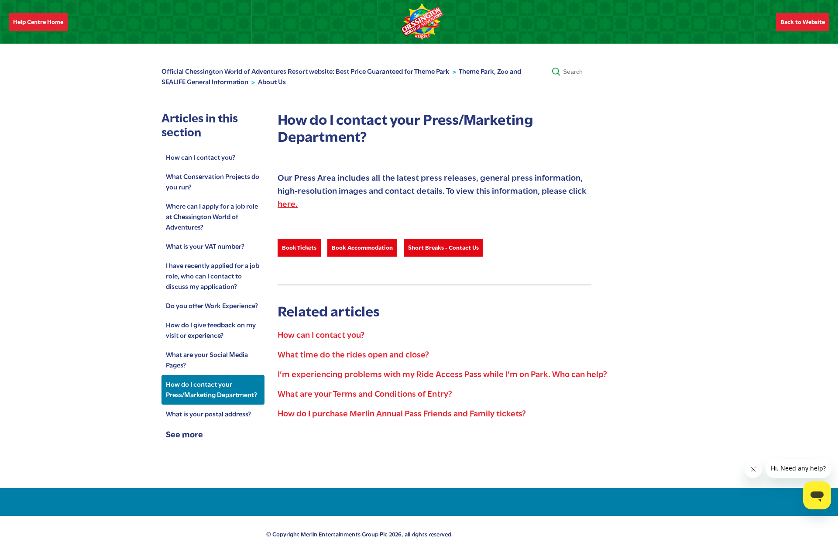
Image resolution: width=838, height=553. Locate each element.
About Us (272, 82)
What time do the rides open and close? (353, 355)
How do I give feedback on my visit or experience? (211, 330)
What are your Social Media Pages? (207, 360)
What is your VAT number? (205, 247)
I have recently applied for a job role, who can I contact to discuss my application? (212, 276)
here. (288, 204)
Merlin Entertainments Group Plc (344, 534)
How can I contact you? (200, 157)
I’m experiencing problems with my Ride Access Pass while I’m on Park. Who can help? (442, 374)
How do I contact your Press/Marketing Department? (211, 390)
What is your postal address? (208, 414)
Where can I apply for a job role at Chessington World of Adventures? (212, 217)
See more (184, 434)
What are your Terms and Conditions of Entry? (365, 394)
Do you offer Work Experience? (212, 306)
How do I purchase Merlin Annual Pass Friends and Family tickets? (402, 414)
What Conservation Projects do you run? (212, 182)
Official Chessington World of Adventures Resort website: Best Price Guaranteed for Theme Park (305, 72)
